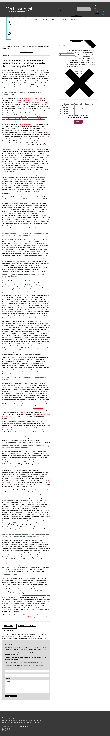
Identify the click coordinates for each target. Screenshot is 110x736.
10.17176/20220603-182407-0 (39, 638)
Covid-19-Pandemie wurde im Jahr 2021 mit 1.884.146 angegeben (20, 147)
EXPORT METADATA (9, 630)
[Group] (23, 7)
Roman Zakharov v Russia (30, 259)
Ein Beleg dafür (19, 412)
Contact (13, 726)
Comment (7, 678)
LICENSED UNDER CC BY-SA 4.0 (27, 626)
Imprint (25, 726)
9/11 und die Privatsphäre (26, 52)
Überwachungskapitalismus (25, 163)
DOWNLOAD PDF (8, 626)
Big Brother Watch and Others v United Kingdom (21, 261)
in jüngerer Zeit (37, 291)
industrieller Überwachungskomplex (26, 100)
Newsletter (5, 726)
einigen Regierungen (42, 102)
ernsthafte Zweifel (38, 408)
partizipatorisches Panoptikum (22, 203)
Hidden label (65, 108)
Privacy (19, 726)
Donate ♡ (78, 121)
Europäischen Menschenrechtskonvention (30, 251)
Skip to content (4, 1)
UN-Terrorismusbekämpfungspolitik (33, 98)
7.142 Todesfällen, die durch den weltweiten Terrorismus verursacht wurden (23, 149)
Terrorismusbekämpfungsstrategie (29, 124)
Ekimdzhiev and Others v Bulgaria (22, 496)
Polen (35, 591)
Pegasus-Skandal (21, 175)
